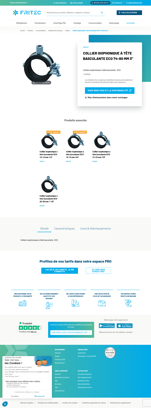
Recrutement (60, 363)
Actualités (130, 23)
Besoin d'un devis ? (101, 3)
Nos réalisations (84, 384)
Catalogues (78, 3)
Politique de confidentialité (48, 403)
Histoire (58, 353)
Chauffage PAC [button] (59, 23)
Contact (118, 3)
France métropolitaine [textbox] (18, 3)
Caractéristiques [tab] (64, 228)
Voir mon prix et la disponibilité (108, 90)
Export (57, 356)
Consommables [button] (95, 23)
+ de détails (86, 74)
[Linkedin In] (112, 337)
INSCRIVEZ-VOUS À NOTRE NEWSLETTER (69, 332)
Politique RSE (60, 359)
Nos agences (60, 3)
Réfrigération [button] (21, 23)
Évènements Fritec (85, 387)
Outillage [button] (77, 23)
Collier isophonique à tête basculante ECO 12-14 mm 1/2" (49, 154)
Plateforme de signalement (120, 403)
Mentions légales (26, 403)
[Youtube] (119, 337)
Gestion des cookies (70, 403)
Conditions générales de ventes (94, 403)
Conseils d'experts (84, 374)
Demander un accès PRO (87, 356)
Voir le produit (50, 165)
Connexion (82, 353)
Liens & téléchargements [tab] (95, 228)
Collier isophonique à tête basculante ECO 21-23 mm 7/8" (101, 154)
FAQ (56, 387)
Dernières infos (83, 381)
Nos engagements (84, 377)
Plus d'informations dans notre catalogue (108, 98)
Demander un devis (62, 377)
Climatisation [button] (40, 23)
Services (58, 384)
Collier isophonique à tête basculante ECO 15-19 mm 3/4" (75, 154)
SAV (56, 381)
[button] (134, 3)
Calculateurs (129, 13)
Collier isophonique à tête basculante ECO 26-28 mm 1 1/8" (49, 199)
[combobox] (19, 3)
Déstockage (114, 23)
